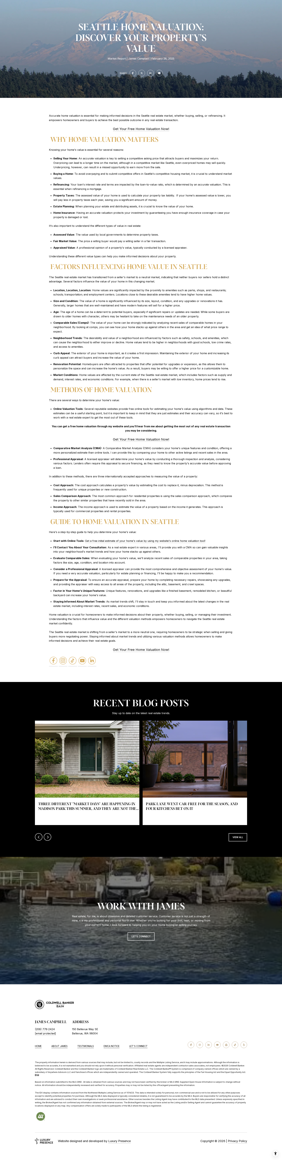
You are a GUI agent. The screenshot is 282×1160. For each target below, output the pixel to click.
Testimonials (85, 1046)
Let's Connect (138, 1046)
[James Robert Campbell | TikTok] (72, 661)
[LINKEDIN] (208, 1045)
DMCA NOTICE (111, 1046)
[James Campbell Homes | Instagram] (63, 661)
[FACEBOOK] (191, 1045)
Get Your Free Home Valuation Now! (141, 129)
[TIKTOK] (235, 1045)
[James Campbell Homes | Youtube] (82, 661)
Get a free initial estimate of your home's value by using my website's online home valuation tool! (145, 540)
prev (38, 837)
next (47, 837)
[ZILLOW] (226, 1045)
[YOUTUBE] (217, 1045)
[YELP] (244, 1045)
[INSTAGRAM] (199, 1045)
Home (38, 1046)
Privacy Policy (237, 1141)
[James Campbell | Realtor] (91, 661)
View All (238, 837)
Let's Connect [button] (141, 936)
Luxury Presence (119, 1141)
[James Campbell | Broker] (53, 661)
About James (59, 1046)
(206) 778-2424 (45, 1029)
